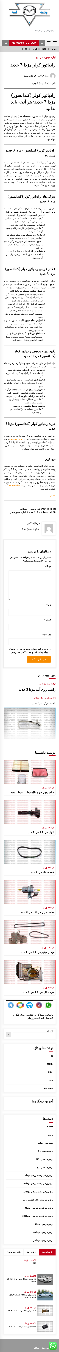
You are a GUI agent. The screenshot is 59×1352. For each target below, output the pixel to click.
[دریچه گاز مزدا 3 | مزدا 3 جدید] (30, 972)
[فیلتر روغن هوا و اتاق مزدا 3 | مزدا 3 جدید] (30, 772)
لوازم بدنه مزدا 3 (45, 1151)
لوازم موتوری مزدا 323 (43, 1232)
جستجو (50, 1030)
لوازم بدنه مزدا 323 (44, 1159)
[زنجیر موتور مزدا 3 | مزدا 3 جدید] (30, 932)
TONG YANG (47, 1088)
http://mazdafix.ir (31, 529)
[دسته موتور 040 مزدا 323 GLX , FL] (45, 1310)
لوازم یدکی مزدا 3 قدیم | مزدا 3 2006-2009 (21, 1280)
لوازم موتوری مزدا (17, 512)
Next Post (49, 675)
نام (48, 605)
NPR (51, 1080)
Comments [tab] (12, 1252)
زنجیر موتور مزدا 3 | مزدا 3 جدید (37, 952)
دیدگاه (47, 566)
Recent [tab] (30, 1252)
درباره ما (46, 1348)
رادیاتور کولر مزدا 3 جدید (33, 65)
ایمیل (47, 619)
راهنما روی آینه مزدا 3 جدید (37, 690)
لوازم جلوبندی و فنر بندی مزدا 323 (37, 1216)
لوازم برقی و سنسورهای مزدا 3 (39, 1175)
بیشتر (53, 495)
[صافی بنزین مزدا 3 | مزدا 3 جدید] (30, 892)
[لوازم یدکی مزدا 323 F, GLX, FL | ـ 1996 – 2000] (45, 1295)
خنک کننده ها (34, 512)
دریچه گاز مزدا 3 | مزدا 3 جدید (38, 992)
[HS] (45, 1263)
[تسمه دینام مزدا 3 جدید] (30, 852)
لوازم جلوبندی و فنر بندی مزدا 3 (39, 1207)
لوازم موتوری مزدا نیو (46, 57)
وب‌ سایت (46, 634)
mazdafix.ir (15, 439)
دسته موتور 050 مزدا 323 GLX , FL (22, 1326)
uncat (50, 1126)
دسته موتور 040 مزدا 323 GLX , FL (22, 1311)
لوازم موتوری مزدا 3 (44, 1224)
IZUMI (50, 1072)
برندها (50, 1134)
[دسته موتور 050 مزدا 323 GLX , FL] (45, 1326)
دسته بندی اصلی (45, 1142)
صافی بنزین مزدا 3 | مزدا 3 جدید (37, 912)
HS (52, 1055)
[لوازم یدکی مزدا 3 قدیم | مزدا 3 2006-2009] (45, 1279)
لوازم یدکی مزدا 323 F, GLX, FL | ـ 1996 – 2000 (22, 1296)
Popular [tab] (46, 1252)
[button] (42, 43)
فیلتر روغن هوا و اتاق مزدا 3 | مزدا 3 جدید (32, 792)
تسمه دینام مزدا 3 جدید (42, 872)
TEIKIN (50, 1064)
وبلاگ (36, 1348)
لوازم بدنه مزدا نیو (47, 683)
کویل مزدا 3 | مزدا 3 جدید (40, 832)
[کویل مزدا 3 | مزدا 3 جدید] (30, 812)
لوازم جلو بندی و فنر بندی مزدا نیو (38, 1199)
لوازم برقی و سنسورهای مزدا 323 (37, 1183)
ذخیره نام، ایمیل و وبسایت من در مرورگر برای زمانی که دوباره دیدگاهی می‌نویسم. (28, 651)
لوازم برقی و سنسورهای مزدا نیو (38, 1191)
